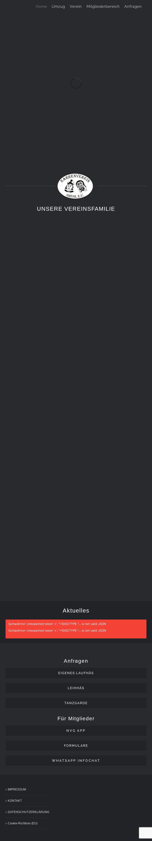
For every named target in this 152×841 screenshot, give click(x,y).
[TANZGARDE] (113, 277)
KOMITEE (113, 452)
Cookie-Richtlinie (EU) (22, 823)
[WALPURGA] (39, 277)
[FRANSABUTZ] (39, 524)
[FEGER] (113, 524)
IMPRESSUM (17, 789)
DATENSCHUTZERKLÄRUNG (27, 812)
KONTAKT (15, 800)
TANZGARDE (113, 329)
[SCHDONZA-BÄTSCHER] (39, 400)
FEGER (113, 576)
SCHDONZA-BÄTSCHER (39, 452)
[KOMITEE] (113, 400)
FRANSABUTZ (39, 576)
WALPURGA (39, 329)
